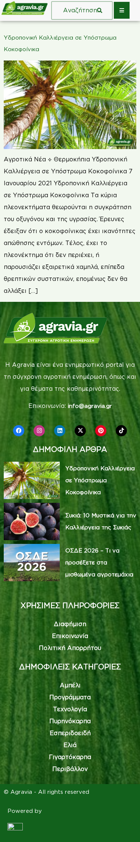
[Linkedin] (59, 430)
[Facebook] (18, 430)
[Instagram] (39, 430)
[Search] (100, 10)
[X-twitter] (80, 430)
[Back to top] (123, 825)
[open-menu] (121, 10)
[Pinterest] (100, 430)
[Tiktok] (121, 430)
